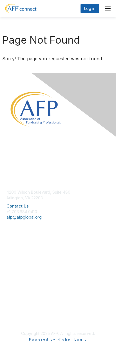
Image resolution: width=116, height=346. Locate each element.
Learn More (17, 265)
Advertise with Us (22, 319)
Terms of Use (19, 313)
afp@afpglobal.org (24, 217)
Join (10, 254)
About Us (14, 302)
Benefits (14, 260)
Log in (89, 8)
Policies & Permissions (27, 308)
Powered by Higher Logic (58, 339)
